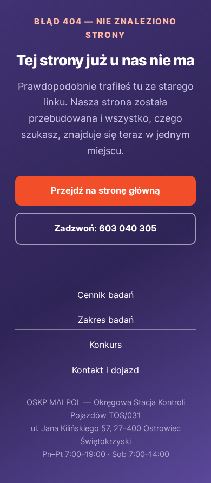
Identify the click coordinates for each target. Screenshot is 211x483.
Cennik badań (105, 294)
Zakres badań (106, 319)
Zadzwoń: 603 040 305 (105, 228)
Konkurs (105, 344)
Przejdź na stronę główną (105, 190)
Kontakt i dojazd (105, 370)
